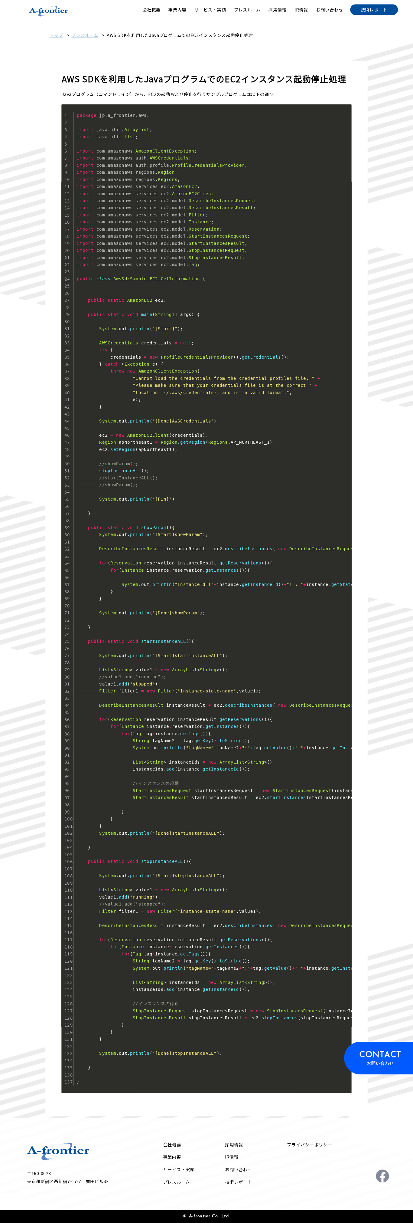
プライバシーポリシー (309, 1144)
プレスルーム (84, 35)
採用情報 (234, 1144)
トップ (56, 35)
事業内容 (172, 1157)
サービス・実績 (179, 1169)
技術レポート (238, 1182)
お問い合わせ (238, 1169)
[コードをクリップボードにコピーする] (345, 115)
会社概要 (172, 1144)
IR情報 (232, 1157)
